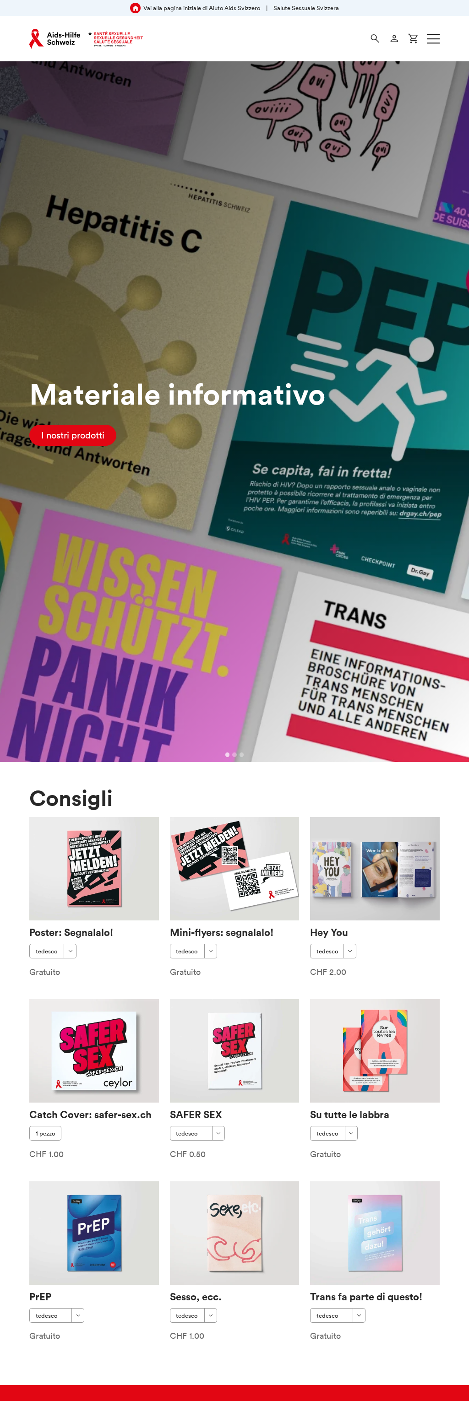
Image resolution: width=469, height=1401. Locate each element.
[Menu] (433, 38)
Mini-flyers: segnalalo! (221, 932)
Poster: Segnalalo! (71, 932)
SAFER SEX (196, 1114)
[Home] (86, 39)
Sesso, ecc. (196, 1296)
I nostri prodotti (72, 435)
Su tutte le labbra (349, 1114)
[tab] (227, 754)
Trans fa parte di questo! (366, 1296)
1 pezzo (45, 1133)
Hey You (329, 932)
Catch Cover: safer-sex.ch (90, 1114)
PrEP (40, 1296)
